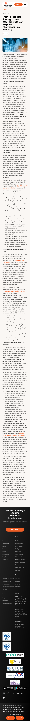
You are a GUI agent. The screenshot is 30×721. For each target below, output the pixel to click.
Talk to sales (14, 529)
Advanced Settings (15, 714)
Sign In (17, 4)
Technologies (6, 574)
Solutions (5, 537)
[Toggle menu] (24, 4)
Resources (5, 594)
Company (18, 574)
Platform (17, 537)
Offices (17, 593)
